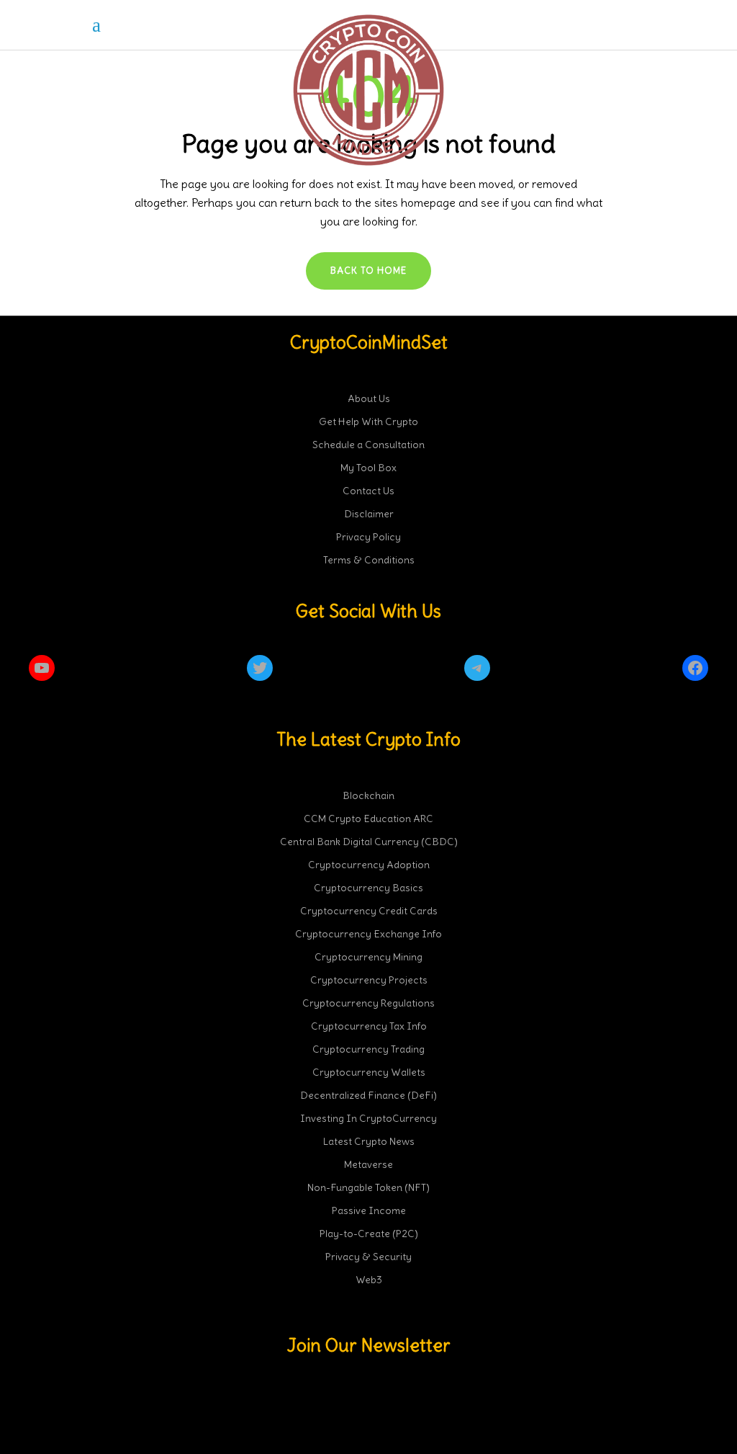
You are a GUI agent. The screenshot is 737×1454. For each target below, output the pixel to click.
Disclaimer (369, 513)
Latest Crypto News (369, 1141)
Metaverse (368, 1164)
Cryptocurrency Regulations (368, 1002)
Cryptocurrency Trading (368, 1049)
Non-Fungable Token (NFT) (368, 1187)
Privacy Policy (368, 536)
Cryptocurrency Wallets (368, 1072)
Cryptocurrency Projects (369, 979)
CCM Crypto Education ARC (368, 818)
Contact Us (368, 490)
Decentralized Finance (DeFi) (368, 1095)
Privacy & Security (368, 1256)
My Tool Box (368, 467)
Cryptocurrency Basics (368, 887)
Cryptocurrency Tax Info (369, 1026)
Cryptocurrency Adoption (369, 864)
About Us (369, 398)
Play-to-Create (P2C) (369, 1233)
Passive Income (369, 1210)
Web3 (369, 1279)
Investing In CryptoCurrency (368, 1118)
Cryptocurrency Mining (368, 956)
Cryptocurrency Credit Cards (369, 910)
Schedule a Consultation (368, 444)
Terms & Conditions (369, 559)
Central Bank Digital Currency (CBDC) (369, 841)
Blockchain (368, 795)
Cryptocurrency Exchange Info (368, 933)
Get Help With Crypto (368, 421)
